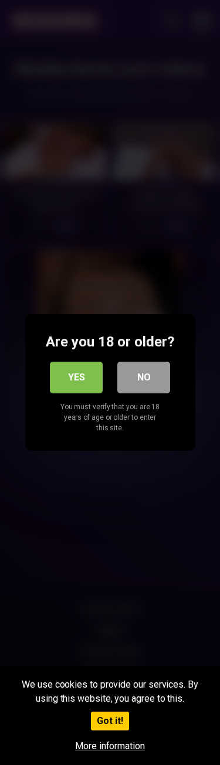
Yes (76, 377)
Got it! (110, 720)
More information (110, 746)
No (144, 377)
